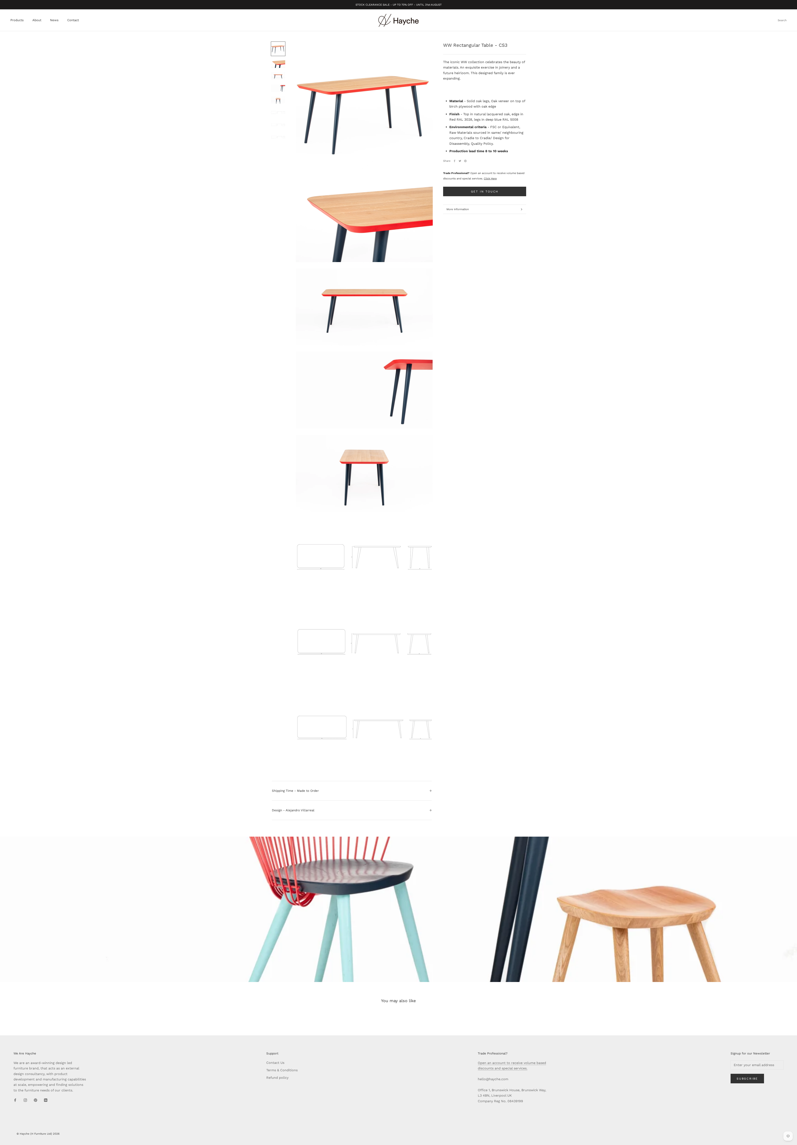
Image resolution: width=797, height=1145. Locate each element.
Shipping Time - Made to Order (295, 791)
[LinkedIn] (45, 1100)
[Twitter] (460, 161)
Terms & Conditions (282, 1070)
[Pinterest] (465, 161)
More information (457, 209)
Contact (73, 20)
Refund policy (277, 1078)
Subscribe (747, 1078)
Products (17, 20)
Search (782, 20)
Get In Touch (485, 191)
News (54, 20)
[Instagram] (25, 1100)
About (36, 20)
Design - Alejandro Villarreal (293, 810)
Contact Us (275, 1063)
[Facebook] (454, 161)
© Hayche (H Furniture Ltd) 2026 (38, 1133)
